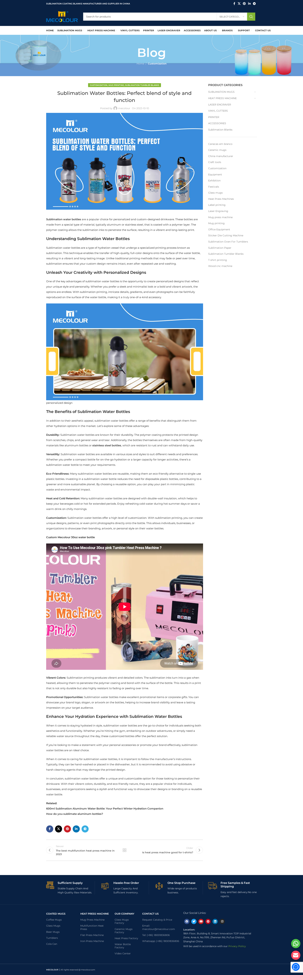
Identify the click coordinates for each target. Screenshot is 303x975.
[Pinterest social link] (244, 3)
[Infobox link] (70, 888)
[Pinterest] (208, 921)
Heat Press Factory (126, 938)
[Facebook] (186, 921)
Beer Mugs (53, 931)
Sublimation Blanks (220, 129)
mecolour (124, 108)
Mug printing (116, 85)
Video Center (123, 953)
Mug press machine (220, 217)
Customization (157, 63)
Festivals (213, 186)
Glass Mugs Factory (122, 921)
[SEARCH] (251, 17)
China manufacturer (220, 156)
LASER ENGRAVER (219, 104)
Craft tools (214, 162)
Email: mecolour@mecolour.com (158, 927)
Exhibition (214, 180)
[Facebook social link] (234, 3)
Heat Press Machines (221, 198)
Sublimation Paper (219, 247)
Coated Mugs (55, 913)
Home (140, 63)
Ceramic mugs (217, 150)
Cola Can (51, 944)
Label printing (217, 204)
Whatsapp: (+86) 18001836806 (160, 941)
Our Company (124, 913)
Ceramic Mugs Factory (123, 930)
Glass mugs (215, 192)
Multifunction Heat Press (92, 927)
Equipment (215, 174)
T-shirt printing (217, 260)
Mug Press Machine (92, 919)
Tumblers (52, 937)
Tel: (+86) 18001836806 (156, 935)
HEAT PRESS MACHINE (222, 98)
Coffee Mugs (54, 919)
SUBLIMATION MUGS (221, 91)
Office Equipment (219, 229)
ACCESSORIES (217, 123)
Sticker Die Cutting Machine (225, 235)
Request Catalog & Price (157, 919)
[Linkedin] (215, 921)
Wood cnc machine (220, 266)
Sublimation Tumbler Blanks (142, 85)
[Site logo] (62, 16)
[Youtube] (201, 921)
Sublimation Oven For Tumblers (228, 241)
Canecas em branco (220, 144)
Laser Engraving (218, 211)
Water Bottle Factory (123, 946)
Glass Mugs (53, 925)
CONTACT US (150, 913)
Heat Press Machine (94, 913)
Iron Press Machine (92, 941)
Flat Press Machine (92, 935)
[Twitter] (194, 921)
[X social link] (239, 3)
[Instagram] (222, 921)
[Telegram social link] (254, 3)
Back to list (124, 850)
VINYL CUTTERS (218, 110)
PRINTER (213, 117)
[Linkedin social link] (249, 3)
